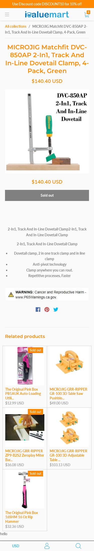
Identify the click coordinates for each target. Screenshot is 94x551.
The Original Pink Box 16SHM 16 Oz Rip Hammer (21, 517)
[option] (47, 131)
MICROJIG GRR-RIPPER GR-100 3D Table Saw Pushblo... (68, 393)
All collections (15, 26)
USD (15, 546)
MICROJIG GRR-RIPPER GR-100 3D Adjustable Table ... (68, 455)
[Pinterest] (46, 309)
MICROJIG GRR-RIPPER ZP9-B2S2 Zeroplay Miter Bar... (24, 455)
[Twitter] (55, 309)
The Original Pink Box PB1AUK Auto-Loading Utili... (23, 393)
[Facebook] (38, 309)
